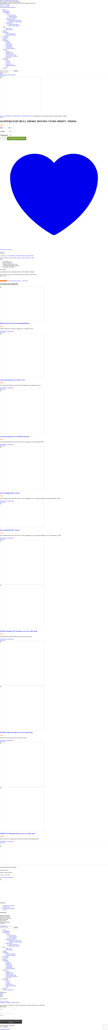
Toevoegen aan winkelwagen (17, 138)
